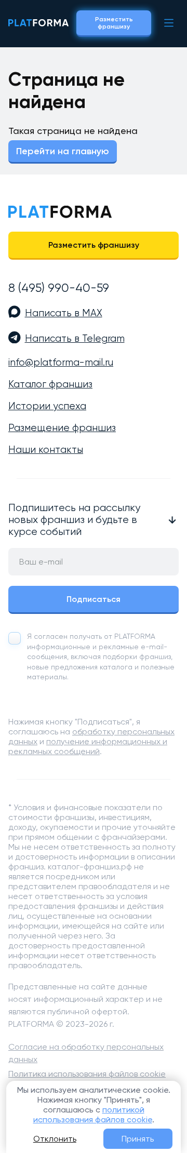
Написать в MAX (63, 313)
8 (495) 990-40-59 (58, 287)
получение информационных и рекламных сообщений (87, 746)
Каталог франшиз (50, 384)
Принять (138, 1139)
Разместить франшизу (114, 23)
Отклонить (54, 1139)
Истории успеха (47, 406)
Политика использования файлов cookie (87, 1074)
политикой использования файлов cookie (92, 1114)
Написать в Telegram (75, 338)
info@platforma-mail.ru (60, 362)
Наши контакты (45, 449)
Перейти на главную (62, 151)
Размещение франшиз (62, 428)
